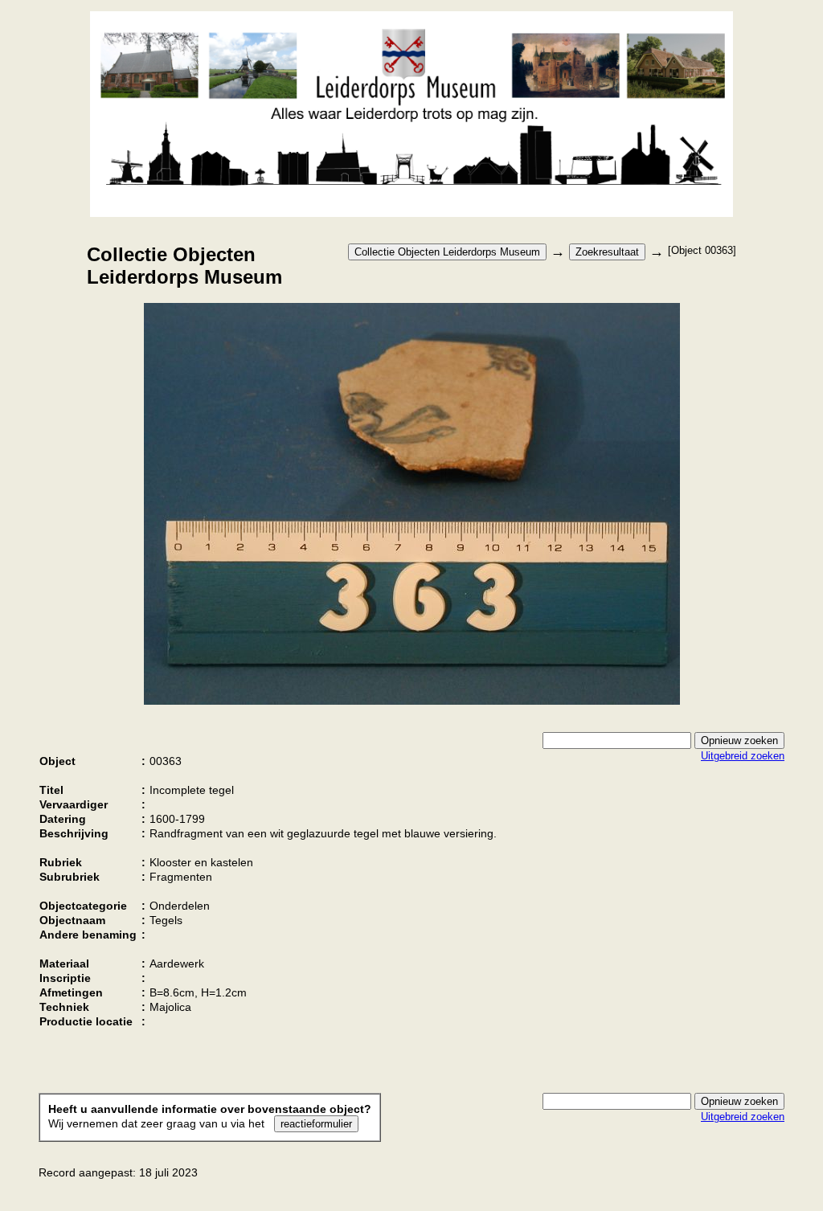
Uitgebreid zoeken (742, 756)
